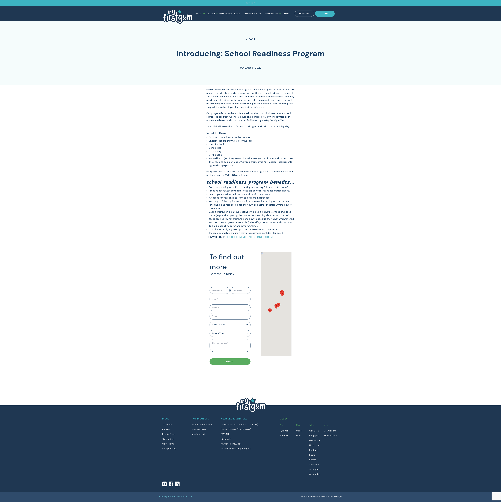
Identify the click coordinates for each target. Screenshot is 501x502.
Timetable (226, 439)
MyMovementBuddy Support (236, 448)
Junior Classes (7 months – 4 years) (239, 424)
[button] (270, 310)
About (199, 13)
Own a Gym (168, 439)
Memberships (272, 13)
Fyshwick (284, 430)
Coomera (314, 430)
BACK (252, 39)
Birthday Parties (252, 13)
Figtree (298, 430)
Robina (312, 459)
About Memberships (202, 424)
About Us (167, 424)
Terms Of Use (184, 496)
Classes (211, 13)
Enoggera (314, 435)
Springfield (315, 469)
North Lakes (315, 445)
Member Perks (199, 429)
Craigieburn (330, 430)
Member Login (199, 434)
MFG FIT (225, 434)
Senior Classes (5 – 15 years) (236, 429)
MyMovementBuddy (229, 13)
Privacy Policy (167, 496)
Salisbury (314, 464)
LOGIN (325, 13)
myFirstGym (177, 16)
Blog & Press (168, 434)
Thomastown (330, 435)
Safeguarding (169, 448)
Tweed (298, 435)
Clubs (286, 13)
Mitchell (284, 435)
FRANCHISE (304, 13)
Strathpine (314, 474)
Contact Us (168, 443)
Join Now (250, 3)
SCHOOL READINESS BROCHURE (249, 237)
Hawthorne (315, 440)
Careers (166, 429)
